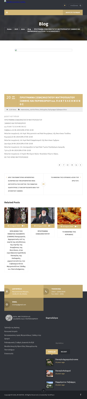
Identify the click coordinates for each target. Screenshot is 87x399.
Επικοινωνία (8, 353)
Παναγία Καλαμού (63, 371)
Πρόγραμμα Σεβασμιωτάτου (57, 110)
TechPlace (50, 395)
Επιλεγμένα (43, 110)
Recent (64, 352)
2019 (16, 29)
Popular (52, 352)
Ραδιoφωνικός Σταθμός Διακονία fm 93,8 (19, 342)
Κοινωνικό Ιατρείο (10, 331)
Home (9, 29)
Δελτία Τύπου (34, 110)
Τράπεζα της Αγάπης (12, 327)
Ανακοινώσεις (25, 110)
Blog (29, 29)
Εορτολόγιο (59, 343)
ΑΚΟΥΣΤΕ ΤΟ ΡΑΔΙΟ (73, 12)
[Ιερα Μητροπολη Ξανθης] (14, 2)
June (23, 29)
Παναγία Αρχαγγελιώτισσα (66, 359)
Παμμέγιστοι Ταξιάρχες (65, 382)
